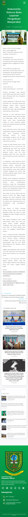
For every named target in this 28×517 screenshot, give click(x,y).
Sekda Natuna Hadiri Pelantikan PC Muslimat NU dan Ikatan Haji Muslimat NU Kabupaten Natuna (17, 427)
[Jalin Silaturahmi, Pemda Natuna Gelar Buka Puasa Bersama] (3, 420)
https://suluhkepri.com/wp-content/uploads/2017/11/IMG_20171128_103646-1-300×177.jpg (14, 283)
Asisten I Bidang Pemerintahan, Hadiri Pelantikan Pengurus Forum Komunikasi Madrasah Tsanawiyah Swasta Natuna (15, 413)
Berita (9, 27)
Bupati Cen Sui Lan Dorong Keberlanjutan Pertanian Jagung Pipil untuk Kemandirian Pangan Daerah (16, 435)
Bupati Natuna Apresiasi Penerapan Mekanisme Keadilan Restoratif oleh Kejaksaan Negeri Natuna (14, 352)
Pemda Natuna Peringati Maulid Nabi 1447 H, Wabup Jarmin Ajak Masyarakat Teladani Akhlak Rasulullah (16, 398)
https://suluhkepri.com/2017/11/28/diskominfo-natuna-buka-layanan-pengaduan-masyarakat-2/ (14, 273)
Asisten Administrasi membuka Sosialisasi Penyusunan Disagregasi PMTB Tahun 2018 (14, 328)
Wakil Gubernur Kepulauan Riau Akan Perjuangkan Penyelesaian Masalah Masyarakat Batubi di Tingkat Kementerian (12, 405)
